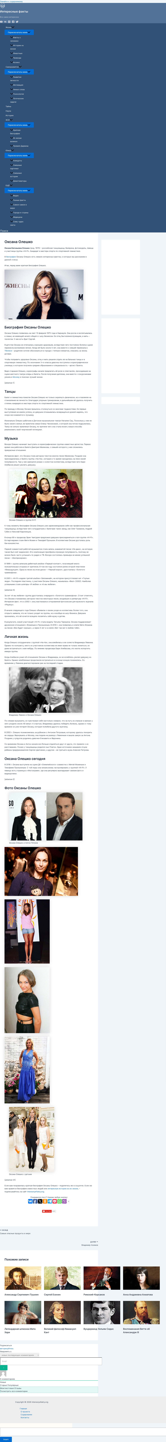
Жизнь (8, 27)
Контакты (25, 1417)
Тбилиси (8, 351)
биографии (11, 257)
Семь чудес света (16, 223)
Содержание (26, 1414)
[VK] (5, 22)
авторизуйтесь (6, 1348)
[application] (12, 27)
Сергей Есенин (52, 1294)
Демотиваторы (20, 181)
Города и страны (20, 212)
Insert (5, 1439)
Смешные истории (16, 175)
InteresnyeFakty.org (35, 1191)
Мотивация (18, 85)
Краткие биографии (15, 132)
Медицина (17, 217)
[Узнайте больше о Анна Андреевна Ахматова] (141, 1289)
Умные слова (19, 89)
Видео (16, 195)
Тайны (8, 106)
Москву (16, 377)
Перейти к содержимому (11, 1)
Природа (17, 58)
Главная (23, 1408)
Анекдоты (17, 160)
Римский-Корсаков (94, 1294)
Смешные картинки (16, 167)
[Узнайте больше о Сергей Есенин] (62, 1289)
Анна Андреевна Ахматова (138, 1294)
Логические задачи (17, 100)
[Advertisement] (120, 277)
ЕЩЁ (8, 185)
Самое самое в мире (18, 206)
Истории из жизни (17, 47)
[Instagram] (9, 22)
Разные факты (19, 200)
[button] (4, 230)
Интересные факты (14, 11)
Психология (18, 94)
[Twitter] (17, 22)
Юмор (8, 150)
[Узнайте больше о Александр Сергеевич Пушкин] (23, 1289)
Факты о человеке (15, 39)
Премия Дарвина (20, 146)
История (9, 115)
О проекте (25, 1411)
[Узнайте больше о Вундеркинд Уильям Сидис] (102, 1323)
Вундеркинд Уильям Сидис (99, 1329)
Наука (8, 111)
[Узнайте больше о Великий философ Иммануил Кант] (62, 1323)
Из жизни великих (16, 140)
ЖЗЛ (8, 120)
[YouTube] (1, 22)
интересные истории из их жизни (63, 1188)
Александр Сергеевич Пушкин (22, 1294)
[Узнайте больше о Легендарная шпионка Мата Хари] (23, 1323)
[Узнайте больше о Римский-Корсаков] (102, 1289)
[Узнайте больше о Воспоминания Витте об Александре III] (141, 1323)
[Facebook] (13, 22)
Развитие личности (15, 79)
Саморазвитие (12, 67)
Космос (16, 62)
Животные (17, 53)
